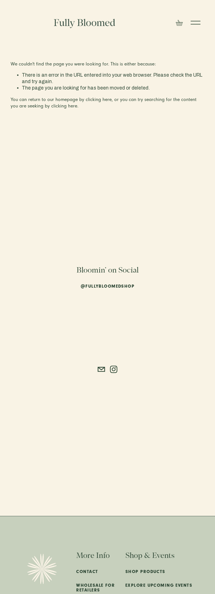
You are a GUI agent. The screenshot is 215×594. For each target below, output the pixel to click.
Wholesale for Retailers (95, 588)
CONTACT (87, 571)
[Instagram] (114, 369)
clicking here (99, 99)
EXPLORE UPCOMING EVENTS (158, 585)
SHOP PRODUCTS (145, 571)
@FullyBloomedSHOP (107, 286)
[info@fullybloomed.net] (101, 369)
